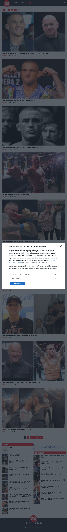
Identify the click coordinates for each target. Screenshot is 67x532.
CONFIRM (17, 283)
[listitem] (33, 274)
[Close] (61, 246)
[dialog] (33, 266)
